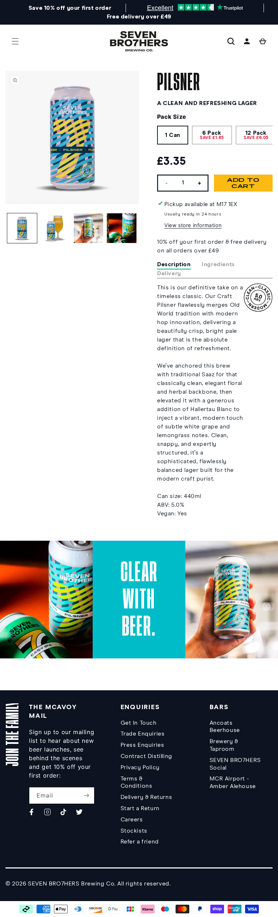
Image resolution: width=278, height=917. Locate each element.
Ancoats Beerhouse (225, 726)
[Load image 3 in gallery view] (89, 228)
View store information (193, 225)
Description (174, 264)
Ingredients (218, 264)
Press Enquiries (142, 745)
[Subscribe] (86, 795)
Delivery (169, 273)
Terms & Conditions (136, 782)
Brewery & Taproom (224, 745)
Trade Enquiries (143, 734)
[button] (15, 41)
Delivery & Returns (146, 797)
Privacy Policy (140, 767)
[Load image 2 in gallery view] (55, 228)
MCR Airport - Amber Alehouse (233, 782)
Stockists (134, 831)
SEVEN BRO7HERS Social (235, 764)
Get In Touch (139, 723)
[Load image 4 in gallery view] (121, 228)
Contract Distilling (146, 756)
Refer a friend (140, 842)
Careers (132, 819)
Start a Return (140, 808)
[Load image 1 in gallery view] (22, 228)
